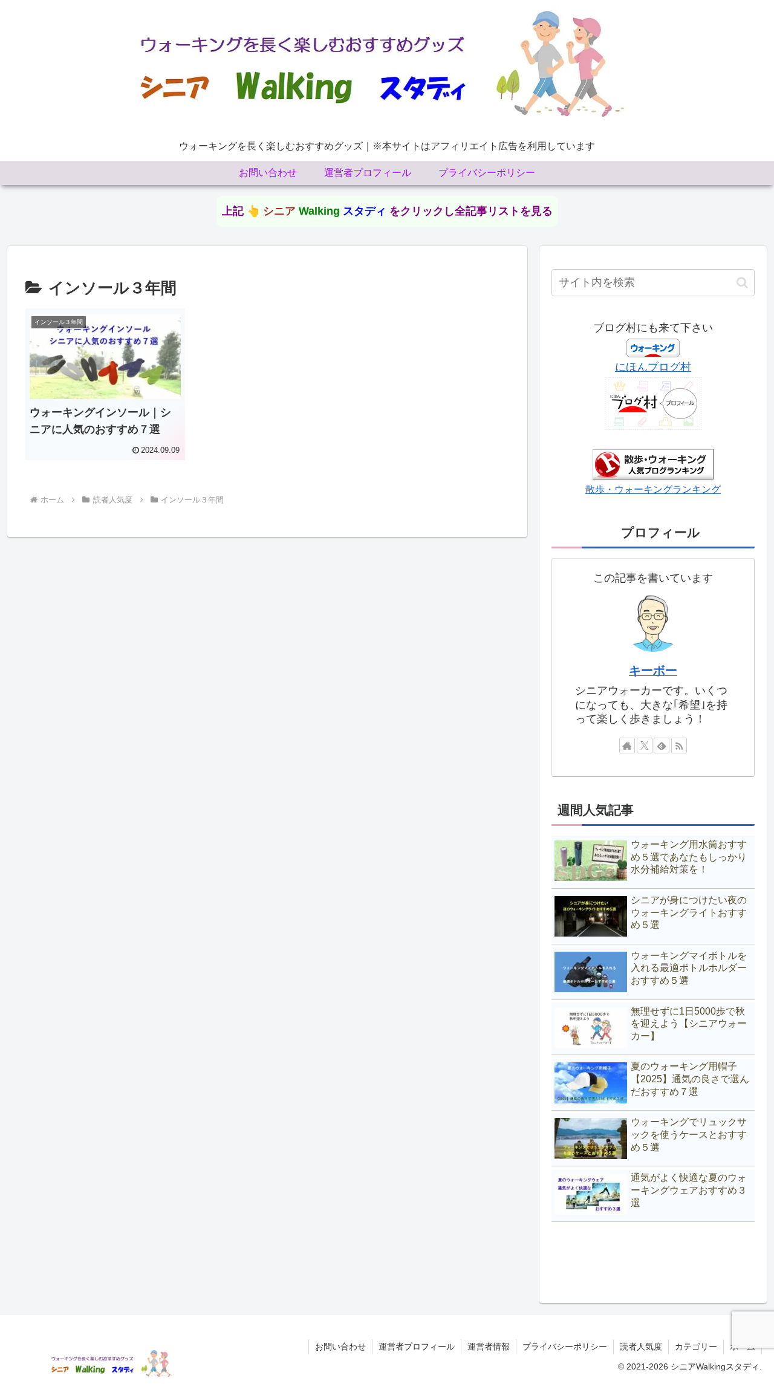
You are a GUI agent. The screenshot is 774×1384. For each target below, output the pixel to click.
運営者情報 (488, 1346)
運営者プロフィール (417, 1346)
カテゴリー (696, 1346)
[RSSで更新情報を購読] (679, 745)
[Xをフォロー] (644, 745)
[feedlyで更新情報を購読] (661, 745)
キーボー (653, 670)
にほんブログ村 (653, 367)
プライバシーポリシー (564, 1346)
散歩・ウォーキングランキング (653, 489)
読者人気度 (641, 1346)
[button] (742, 283)
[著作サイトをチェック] (627, 745)
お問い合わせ (340, 1346)
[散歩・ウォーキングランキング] (653, 464)
